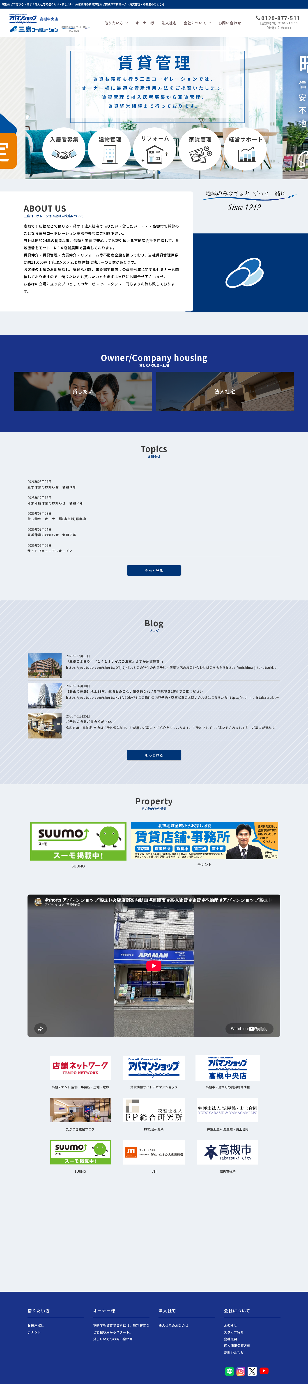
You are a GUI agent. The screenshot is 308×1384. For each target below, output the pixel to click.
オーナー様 (144, 22)
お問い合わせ (229, 22)
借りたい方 (113, 22)
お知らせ (230, 1325)
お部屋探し (36, 1325)
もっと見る (154, 570)
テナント (34, 1332)
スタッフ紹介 (234, 1332)
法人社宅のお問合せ (173, 1325)
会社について (195, 22)
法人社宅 (169, 22)
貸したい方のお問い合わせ (113, 1339)
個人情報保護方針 (237, 1345)
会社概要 (230, 1339)
